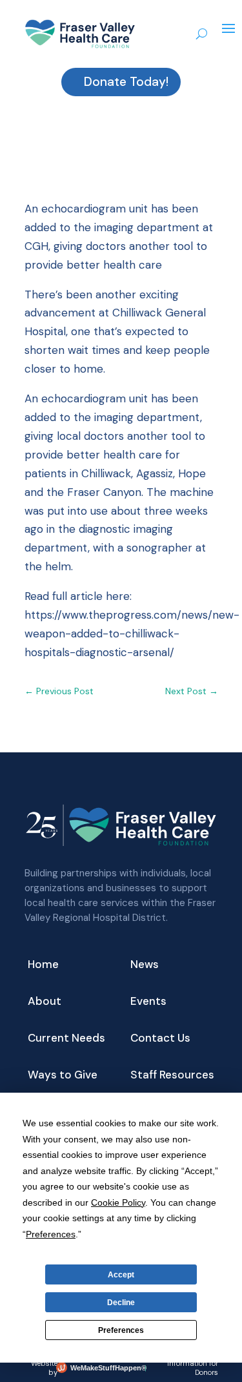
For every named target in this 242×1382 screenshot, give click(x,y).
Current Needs (66, 1039)
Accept (121, 1274)
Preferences (121, 1330)
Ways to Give (62, 1076)
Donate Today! (126, 82)
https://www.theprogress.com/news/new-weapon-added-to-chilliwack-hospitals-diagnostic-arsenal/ (132, 633)
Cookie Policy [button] (118, 1202)
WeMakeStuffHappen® (105, 1368)
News (144, 965)
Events (148, 1002)
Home (43, 965)
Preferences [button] (51, 1234)
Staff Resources (172, 1076)
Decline (121, 1302)
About (44, 1002)
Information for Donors (192, 1368)
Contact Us (160, 1039)
